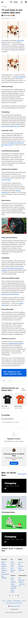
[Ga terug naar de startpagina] (11, 2)
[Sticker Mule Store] (9, 595)
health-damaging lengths (16, 343)
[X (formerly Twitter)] (12, 595)
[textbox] (14, 208)
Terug (4, 6)
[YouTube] (18, 595)
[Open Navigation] (2, 2)
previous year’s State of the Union (11, 126)
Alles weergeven (22, 474)
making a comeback (19, 77)
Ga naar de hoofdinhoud (1, 1)
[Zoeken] (21, 2)
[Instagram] (15, 595)
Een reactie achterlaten (8, 419)
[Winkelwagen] (26, 2)
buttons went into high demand (10, 294)
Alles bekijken (24, 389)
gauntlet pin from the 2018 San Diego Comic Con (13, 144)
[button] (14, 373)
